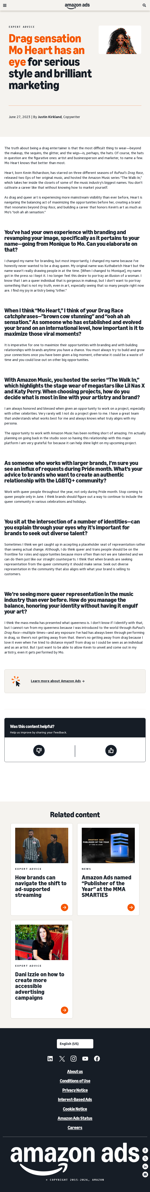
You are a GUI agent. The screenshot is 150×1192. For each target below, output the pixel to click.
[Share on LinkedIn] (145, 1166)
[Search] (144, 5)
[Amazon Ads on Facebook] (97, 1059)
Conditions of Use (75, 1080)
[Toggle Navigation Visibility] (4, 5)
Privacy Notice (75, 1090)
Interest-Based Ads (75, 1099)
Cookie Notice (75, 1109)
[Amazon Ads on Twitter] (62, 1059)
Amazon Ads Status (75, 1118)
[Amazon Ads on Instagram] (73, 1059)
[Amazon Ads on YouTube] (85, 1059)
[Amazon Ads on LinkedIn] (50, 1059)
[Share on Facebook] (145, 1150)
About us (75, 1071)
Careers (75, 1127)
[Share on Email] (145, 1174)
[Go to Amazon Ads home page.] (75, 1159)
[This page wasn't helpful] (39, 751)
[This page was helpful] (111, 751)
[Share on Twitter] (145, 1158)
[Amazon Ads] (74, 5)
